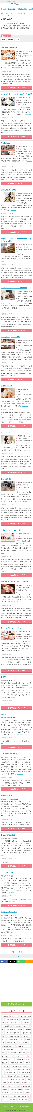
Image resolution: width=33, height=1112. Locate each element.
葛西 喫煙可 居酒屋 (12, 1019)
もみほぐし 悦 (6, 479)
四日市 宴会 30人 (12, 1073)
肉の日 (6, 1016)
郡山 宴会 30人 (12, 1043)
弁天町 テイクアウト (24, 1046)
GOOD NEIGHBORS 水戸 (10, 753)
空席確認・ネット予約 (17, 88)
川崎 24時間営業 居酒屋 (19, 1066)
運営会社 (6, 1106)
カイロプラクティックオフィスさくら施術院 (16, 94)
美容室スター (5, 677)
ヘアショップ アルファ (9, 912)
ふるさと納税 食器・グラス (12, 1049)
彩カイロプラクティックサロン (12, 628)
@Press (17, 1108)
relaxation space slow (9, 47)
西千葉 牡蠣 (23, 1043)
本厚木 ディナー (21, 1056)
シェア (5, 961)
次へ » (16, 956)
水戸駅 (17, 39)
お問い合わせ (14, 1106)
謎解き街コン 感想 (16, 1089)
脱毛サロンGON (6, 386)
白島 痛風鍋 (18, 1093)
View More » (21, 67)
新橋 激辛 (27, 1076)
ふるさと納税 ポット (14, 1023)
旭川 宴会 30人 (23, 1099)
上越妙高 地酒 (8, 1026)
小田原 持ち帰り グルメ (16, 1039)
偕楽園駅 (10, 39)
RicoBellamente (6, 143)
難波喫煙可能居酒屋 (16, 1063)
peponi (3, 714)
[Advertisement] (16, 982)
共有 (29, 961)
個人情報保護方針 (24, 1106)
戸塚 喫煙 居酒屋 (14, 1083)
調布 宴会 (14, 1016)
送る (21, 961)
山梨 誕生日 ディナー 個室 (14, 1029)
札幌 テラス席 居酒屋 (14, 1076)
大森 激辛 (26, 1023)
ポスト (13, 961)
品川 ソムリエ (15, 1086)
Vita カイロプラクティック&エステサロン (15, 581)
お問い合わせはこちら (17, 1004)
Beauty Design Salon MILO (10, 337)
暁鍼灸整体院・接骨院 (8, 190)
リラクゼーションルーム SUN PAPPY (14, 288)
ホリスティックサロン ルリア (11, 530)
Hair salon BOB (6, 795)
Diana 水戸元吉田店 (8, 835)
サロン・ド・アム (7, 432)
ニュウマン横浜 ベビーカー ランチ (14, 1079)
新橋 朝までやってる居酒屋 (17, 1053)
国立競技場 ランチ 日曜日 (18, 1096)
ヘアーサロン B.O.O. (8, 872)
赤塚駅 (3, 39)
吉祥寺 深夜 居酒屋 (13, 1036)
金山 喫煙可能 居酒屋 (13, 1033)
